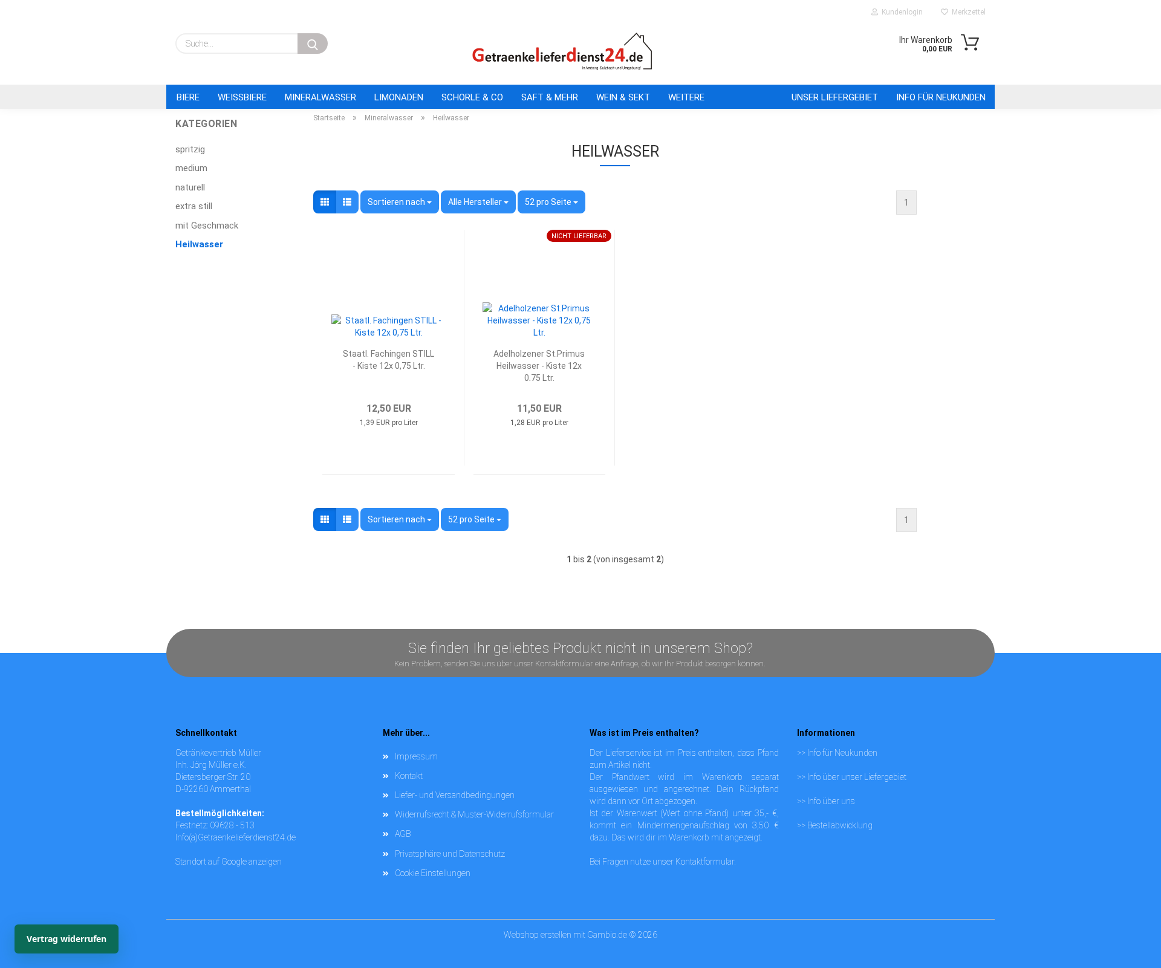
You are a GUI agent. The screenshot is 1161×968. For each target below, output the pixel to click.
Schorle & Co (472, 97)
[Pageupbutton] (1128, 935)
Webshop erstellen (537, 935)
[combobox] (399, 201)
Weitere (686, 97)
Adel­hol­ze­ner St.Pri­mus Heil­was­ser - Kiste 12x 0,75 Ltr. (539, 365)
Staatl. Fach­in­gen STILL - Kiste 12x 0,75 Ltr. (388, 360)
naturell (190, 187)
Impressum (416, 756)
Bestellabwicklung (840, 825)
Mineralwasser (320, 97)
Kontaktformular (704, 861)
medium (191, 168)
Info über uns (831, 801)
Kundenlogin (900, 12)
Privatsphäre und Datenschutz (450, 854)
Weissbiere (242, 97)
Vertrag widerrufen (66, 938)
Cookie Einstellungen (432, 873)
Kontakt (409, 776)
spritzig (190, 149)
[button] (324, 201)
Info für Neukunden (941, 97)
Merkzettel (967, 12)
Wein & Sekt (623, 97)
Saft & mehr (549, 97)
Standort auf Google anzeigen (228, 861)
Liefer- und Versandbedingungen (455, 795)
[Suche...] (313, 43)
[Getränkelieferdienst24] (562, 51)
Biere (188, 97)
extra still (193, 206)
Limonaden (398, 97)
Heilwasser (199, 244)
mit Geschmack (206, 225)
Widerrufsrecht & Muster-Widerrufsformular (474, 814)
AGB (403, 834)
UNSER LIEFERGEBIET (835, 97)
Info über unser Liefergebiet (856, 777)
